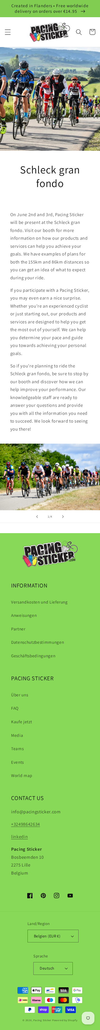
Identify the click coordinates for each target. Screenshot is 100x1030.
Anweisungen (24, 615)
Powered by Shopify (65, 1020)
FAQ (15, 708)
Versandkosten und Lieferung (39, 602)
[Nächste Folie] (63, 516)
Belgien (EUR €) (47, 936)
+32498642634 (25, 824)
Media (17, 735)
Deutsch (47, 968)
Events (17, 762)
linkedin (19, 837)
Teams (17, 748)
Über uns (19, 694)
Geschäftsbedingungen (33, 655)
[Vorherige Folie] (37, 516)
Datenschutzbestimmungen (37, 642)
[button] (7, 32)
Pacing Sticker (42, 1020)
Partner (18, 629)
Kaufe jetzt (21, 721)
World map (21, 775)
